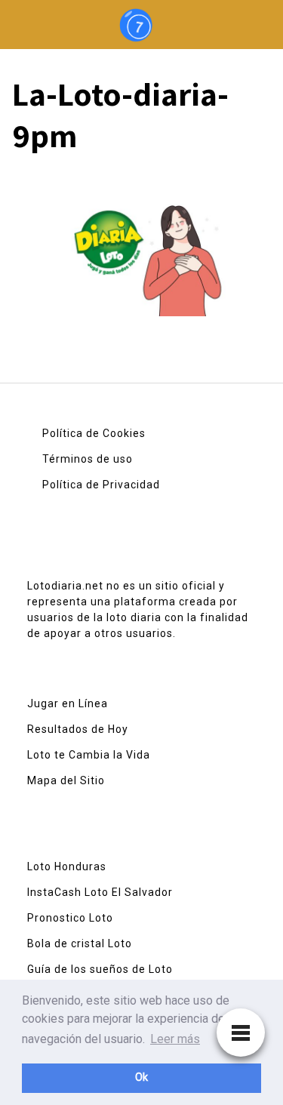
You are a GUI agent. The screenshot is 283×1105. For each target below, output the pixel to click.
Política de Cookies (94, 433)
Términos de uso (87, 459)
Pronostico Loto (70, 918)
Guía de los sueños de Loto (100, 969)
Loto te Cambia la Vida (88, 755)
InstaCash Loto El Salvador (100, 892)
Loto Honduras (66, 866)
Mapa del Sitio (66, 780)
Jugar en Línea (67, 703)
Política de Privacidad (101, 485)
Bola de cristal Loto (79, 943)
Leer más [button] (175, 1039)
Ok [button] (141, 1077)
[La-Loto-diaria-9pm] (141, 247)
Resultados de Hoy (77, 729)
